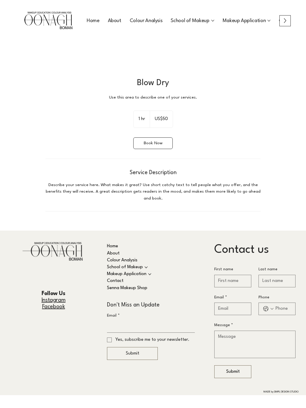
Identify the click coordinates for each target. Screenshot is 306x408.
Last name (267, 269)
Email (113, 315)
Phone (263, 297)
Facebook (53, 306)
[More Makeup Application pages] (268, 20)
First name (223, 269)
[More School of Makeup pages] (212, 20)
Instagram (53, 300)
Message (223, 325)
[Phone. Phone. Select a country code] (268, 308)
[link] (153, 143)
